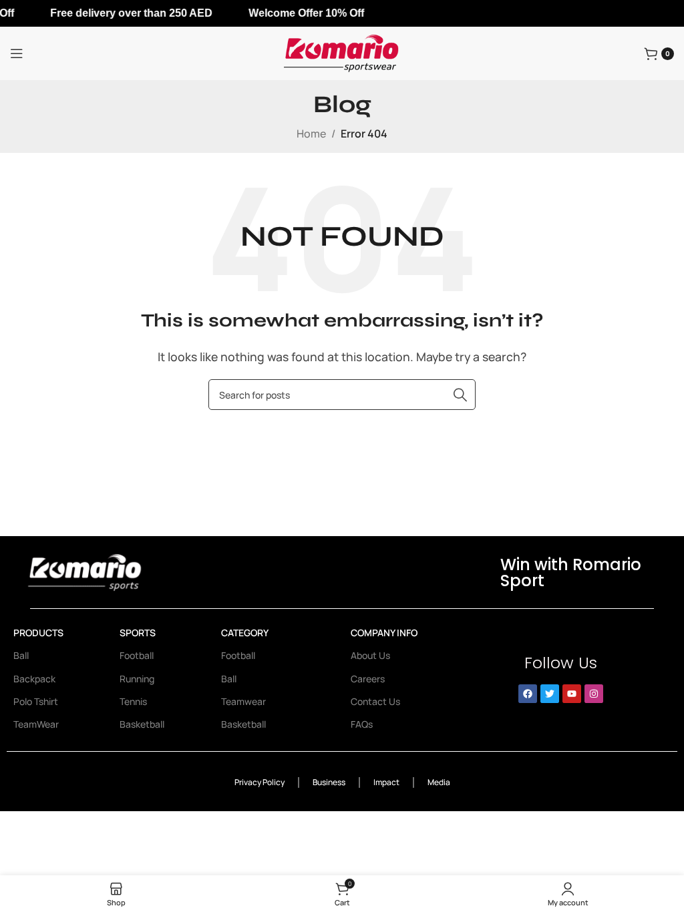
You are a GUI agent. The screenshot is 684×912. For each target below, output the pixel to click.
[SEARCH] (460, 394)
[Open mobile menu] (16, 53)
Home (311, 133)
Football (137, 655)
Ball (21, 655)
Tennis (133, 701)
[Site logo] (342, 52)
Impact (386, 782)
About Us (370, 655)
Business (329, 782)
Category (245, 632)
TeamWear (36, 724)
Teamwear (243, 701)
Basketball (142, 724)
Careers (368, 678)
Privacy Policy (259, 782)
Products (38, 632)
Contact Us (375, 701)
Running (137, 678)
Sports (138, 632)
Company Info (384, 632)
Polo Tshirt (35, 701)
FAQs (362, 724)
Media (439, 782)
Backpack (34, 678)
